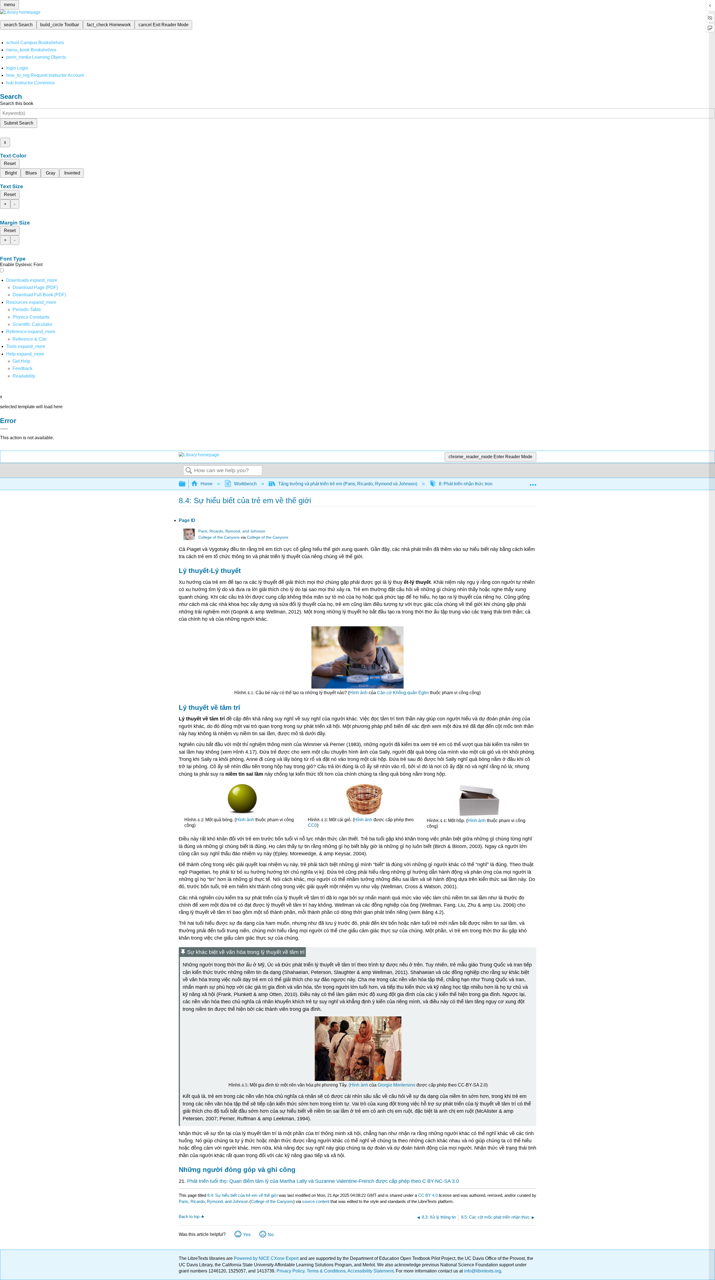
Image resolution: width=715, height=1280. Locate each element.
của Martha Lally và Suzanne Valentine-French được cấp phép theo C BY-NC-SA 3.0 (364, 1181)
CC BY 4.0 (428, 1195)
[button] (22, 368)
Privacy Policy (290, 1271)
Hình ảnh (358, 692)
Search (188, 471)
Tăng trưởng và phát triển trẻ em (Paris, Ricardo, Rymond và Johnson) (347, 483)
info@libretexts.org (482, 1271)
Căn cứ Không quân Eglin (403, 692)
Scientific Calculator (32, 324)
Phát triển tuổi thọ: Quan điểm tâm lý (228, 1181)
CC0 (312, 825)
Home (206, 483)
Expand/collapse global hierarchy (185, 484)
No (271, 1234)
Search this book (16, 103)
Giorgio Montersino (396, 1085)
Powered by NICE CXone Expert (267, 1258)
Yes (247, 1234)
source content (315, 1201)
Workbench (245, 483)
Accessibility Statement (370, 1271)
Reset (10, 163)
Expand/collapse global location (533, 482)
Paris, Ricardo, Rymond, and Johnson (231, 531)
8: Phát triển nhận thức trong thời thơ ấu (478, 483)
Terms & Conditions (326, 1271)
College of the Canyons (219, 537)
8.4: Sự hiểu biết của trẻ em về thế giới (242, 1195)
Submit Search (18, 123)
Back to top (189, 1216)
